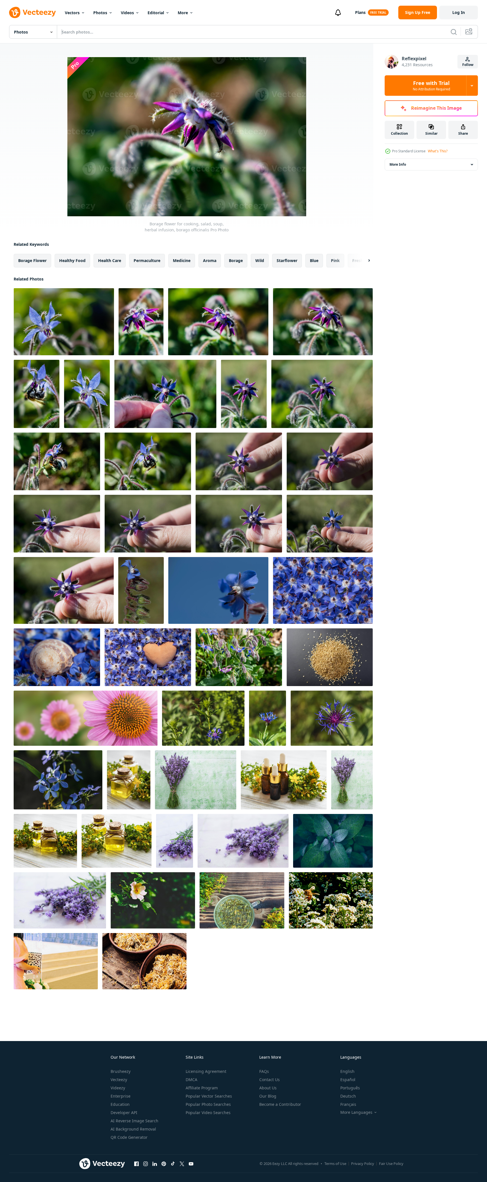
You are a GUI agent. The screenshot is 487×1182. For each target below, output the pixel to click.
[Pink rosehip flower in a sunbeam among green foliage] (153, 900)
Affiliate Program (202, 1087)
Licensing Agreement (206, 1071)
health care (109, 260)
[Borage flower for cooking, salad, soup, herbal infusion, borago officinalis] (64, 321)
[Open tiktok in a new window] (173, 1163)
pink (335, 260)
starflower (287, 260)
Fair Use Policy (391, 1163)
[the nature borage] (239, 657)
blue (314, 260)
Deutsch (348, 1096)
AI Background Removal (133, 1129)
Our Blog (267, 1096)
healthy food (72, 260)
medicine (181, 260)
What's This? (437, 151)
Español (347, 1079)
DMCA (191, 1079)
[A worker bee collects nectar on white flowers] (331, 900)
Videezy (118, 1087)
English (347, 1071)
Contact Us (269, 1079)
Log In (458, 12)
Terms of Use (335, 1163)
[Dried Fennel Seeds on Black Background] (330, 657)
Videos (127, 12)
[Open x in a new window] (182, 1163)
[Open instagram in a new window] (145, 1163)
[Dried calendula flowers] (144, 961)
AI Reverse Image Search (134, 1120)
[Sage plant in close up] (333, 841)
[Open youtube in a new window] (191, 1163)
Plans (360, 12)
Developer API (124, 1112)
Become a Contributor (280, 1104)
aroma (209, 260)
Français (348, 1104)
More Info (397, 164)
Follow (467, 64)
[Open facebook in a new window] (136, 1163)
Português (350, 1087)
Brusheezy (120, 1071)
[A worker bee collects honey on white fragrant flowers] (56, 961)
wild (259, 260)
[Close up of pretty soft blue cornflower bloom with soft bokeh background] (203, 718)
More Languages (356, 1112)
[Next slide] (364, 260)
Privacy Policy (362, 1163)
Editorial (156, 12)
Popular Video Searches (208, 1112)
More (183, 12)
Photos (100, 12)
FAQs (264, 1071)
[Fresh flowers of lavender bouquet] (195, 779)
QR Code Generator (129, 1137)
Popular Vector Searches (209, 1096)
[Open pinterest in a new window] (163, 1163)
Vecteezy (119, 1079)
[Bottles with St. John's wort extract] (128, 779)
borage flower (32, 260)
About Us (268, 1087)
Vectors (72, 12)
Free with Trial (431, 86)
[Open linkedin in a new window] (154, 1163)
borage (236, 260)
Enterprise (120, 1096)
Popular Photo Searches (208, 1104)
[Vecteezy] (32, 12)
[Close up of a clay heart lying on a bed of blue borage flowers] (148, 657)
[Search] (453, 31)
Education (120, 1104)
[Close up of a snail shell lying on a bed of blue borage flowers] (57, 657)
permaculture (147, 260)
